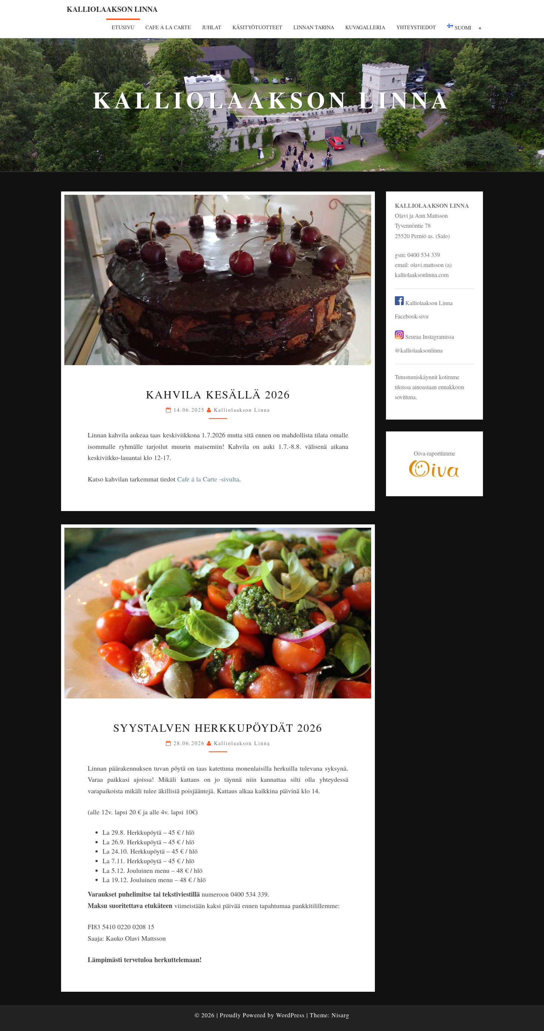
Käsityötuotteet (257, 27)
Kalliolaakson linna (112, 9)
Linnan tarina (313, 27)
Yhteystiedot (416, 27)
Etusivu (123, 27)
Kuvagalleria (365, 27)
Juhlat (211, 27)
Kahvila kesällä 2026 (218, 394)
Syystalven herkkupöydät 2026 (217, 727)
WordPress (290, 1015)
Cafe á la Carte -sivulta (208, 478)
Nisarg (340, 1015)
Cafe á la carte (168, 27)
